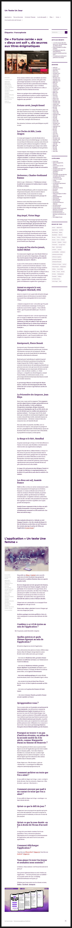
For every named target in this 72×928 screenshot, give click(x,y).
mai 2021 (55, 83)
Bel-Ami (60, 234)
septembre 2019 (56, 105)
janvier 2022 (56, 76)
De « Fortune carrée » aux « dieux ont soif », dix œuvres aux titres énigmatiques (26, 42)
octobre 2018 (56, 113)
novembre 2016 (56, 139)
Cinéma (58, 237)
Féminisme (7, 584)
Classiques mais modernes (59, 168)
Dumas (53, 239)
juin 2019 (55, 107)
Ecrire (11, 583)
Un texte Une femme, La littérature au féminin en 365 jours (59, 214)
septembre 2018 (56, 114)
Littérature (62, 251)
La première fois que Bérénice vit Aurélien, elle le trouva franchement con (60, 176)
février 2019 (55, 111)
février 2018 (55, 120)
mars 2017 (55, 133)
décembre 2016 (56, 138)
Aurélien (61, 229)
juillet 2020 (55, 92)
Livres (57, 17)
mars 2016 (55, 151)
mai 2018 (55, 117)
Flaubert (60, 242)
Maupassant (63, 266)
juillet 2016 (55, 145)
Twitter (19, 884)
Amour (53, 227)
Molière (54, 269)
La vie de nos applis (57, 179)
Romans (10, 99)
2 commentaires (8, 610)
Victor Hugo (55, 281)
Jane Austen (59, 247)
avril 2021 (55, 85)
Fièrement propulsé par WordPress (22, 921)
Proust (58, 271)
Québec (7, 608)
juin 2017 (55, 129)
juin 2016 (55, 147)
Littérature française (9, 94)
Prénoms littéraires (57, 196)
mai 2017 (55, 130)
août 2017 (55, 127)
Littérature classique (56, 259)
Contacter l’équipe (30, 17)
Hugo (6, 86)
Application (7, 81)
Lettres (9, 592)
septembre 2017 (56, 126)
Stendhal (54, 276)
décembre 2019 (56, 101)
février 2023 (55, 72)
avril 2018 (55, 119)
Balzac (60, 232)
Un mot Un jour (56, 201)
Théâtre (59, 276)
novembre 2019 (56, 102)
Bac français (55, 232)
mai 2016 (55, 148)
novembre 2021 (56, 79)
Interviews (55, 173)
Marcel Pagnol (55, 266)
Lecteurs (10, 86)
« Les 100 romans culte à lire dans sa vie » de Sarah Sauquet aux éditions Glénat (60, 44)
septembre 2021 (56, 80)
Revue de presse (18, 17)
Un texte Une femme (58, 211)
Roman (10, 608)
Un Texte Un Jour (13, 10)
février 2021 (55, 86)
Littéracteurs (56, 186)
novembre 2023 (56, 69)
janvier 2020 (56, 100)
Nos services (55, 192)
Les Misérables (55, 251)
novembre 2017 (56, 123)
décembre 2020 (56, 88)
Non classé (55, 189)
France (64, 242)
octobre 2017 (55, 124)
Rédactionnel (56, 198)
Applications (8, 17)
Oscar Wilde (60, 269)
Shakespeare (60, 274)
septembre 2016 (56, 142)
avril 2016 (55, 149)
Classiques (7, 583)
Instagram (32, 884)
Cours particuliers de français (13, 20)
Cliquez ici (37, 852)
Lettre (6, 592)
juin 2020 (55, 94)
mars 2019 (55, 110)
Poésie (12, 606)
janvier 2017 (55, 136)
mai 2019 (55, 108)
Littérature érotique (56, 264)
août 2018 (55, 116)
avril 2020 (55, 95)
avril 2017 (55, 132)
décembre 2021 (56, 78)
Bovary (53, 237)
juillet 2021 (55, 82)
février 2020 (56, 98)
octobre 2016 (56, 141)
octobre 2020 (56, 89)
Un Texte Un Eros (57, 205)
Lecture (6, 87)
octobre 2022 (56, 75)
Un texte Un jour (56, 206)
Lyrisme (64, 264)
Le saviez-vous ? (8, 79)
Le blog (54, 180)
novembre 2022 (56, 73)
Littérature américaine (57, 254)
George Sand (8, 589)
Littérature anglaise (9, 90)
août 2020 (55, 91)
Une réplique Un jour (57, 217)
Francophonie (8, 84)
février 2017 (55, 135)
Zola (60, 281)
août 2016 (55, 144)
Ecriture (62, 239)
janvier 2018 (55, 122)
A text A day (55, 161)
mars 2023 (55, 70)
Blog (51, 17)
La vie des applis (41, 17)
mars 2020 (55, 97)
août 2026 (55, 67)
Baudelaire (54, 234)
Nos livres (55, 190)
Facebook (25, 884)
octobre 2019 (56, 104)
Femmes (7, 586)
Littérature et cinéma (58, 187)
